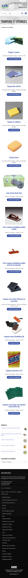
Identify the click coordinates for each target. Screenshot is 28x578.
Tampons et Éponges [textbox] (13, 462)
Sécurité (4, 505)
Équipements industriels (7, 529)
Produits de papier (6, 497)
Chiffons (4, 551)
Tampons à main (22, 55)
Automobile (4, 543)
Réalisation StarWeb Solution (14, 571)
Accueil (2, 491)
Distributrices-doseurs (7, 556)
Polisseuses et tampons (7, 535)
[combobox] (14, 462)
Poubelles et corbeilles (7, 524)
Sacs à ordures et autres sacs (8, 502)
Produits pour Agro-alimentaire (8, 304)
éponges (15, 55)
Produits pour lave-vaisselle (8, 521)
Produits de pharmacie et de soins (9, 500)
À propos (7, 491)
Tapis (3, 516)
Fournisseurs (13, 491)
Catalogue (19, 491)
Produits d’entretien (6, 518)
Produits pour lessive (6, 527)
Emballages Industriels (7, 559)
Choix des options (14, 130)
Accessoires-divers (6, 89)
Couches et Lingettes (6, 553)
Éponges (13, 89)
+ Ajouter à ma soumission (14, 59)
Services (4, 508)
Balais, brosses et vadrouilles (8, 545)
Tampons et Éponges (7, 55)
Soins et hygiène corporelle (8, 511)
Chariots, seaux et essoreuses (9, 548)
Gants (3, 532)
